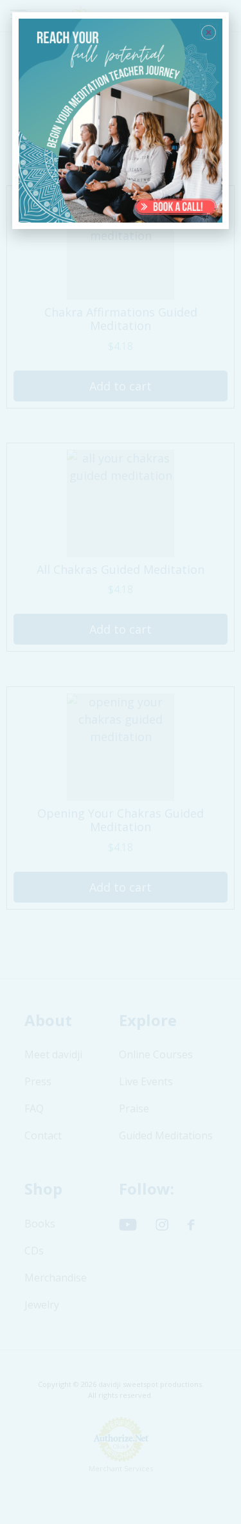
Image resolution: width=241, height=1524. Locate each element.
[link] (121, 121)
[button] (208, 32)
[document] (120, 762)
